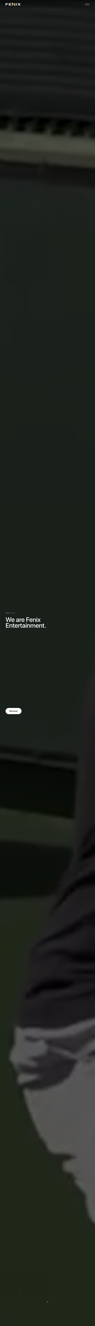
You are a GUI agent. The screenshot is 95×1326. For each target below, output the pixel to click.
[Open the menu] (87, 4)
